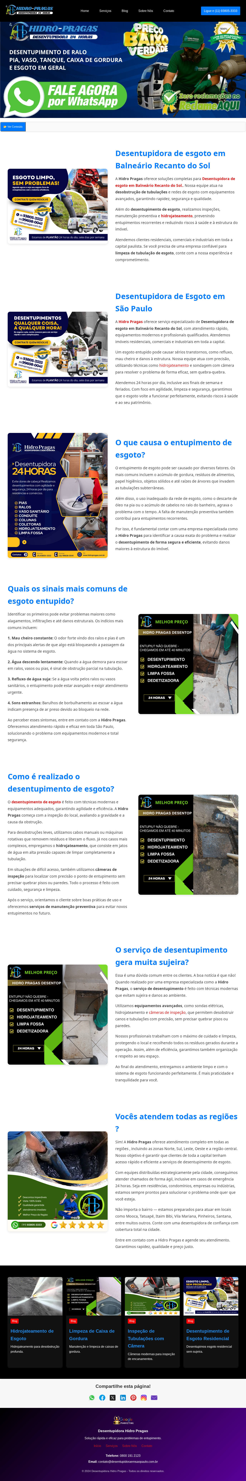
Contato (168, 11)
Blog (125, 11)
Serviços (105, 11)
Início (97, 1446)
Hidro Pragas (131, 321)
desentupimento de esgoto (36, 801)
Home (85, 11)
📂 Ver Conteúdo (12, 126)
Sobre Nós (145, 11)
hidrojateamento (177, 215)
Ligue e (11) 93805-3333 (220, 11)
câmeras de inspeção (167, 1012)
